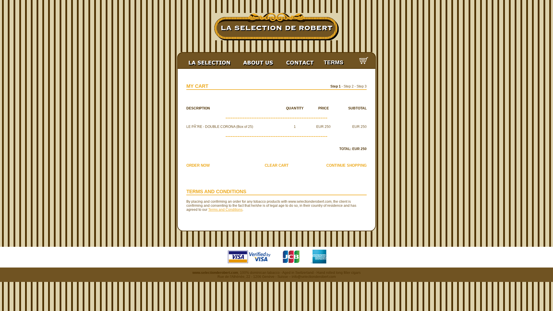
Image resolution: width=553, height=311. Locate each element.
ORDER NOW (198, 165)
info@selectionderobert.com (314, 277)
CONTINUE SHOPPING (346, 165)
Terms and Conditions (225, 210)
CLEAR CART (277, 165)
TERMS (333, 62)
